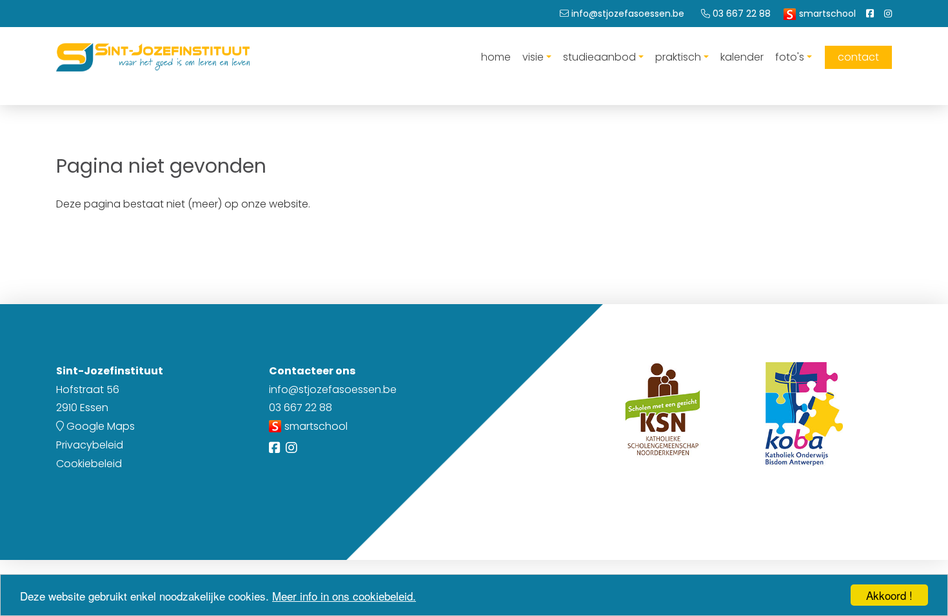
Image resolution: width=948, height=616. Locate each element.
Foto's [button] (789, 57)
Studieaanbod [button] (599, 57)
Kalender (742, 57)
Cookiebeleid (89, 463)
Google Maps (99, 426)
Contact (858, 57)
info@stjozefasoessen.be (333, 389)
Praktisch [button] (678, 57)
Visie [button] (533, 57)
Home (496, 57)
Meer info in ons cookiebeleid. (344, 596)
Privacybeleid (89, 445)
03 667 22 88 (300, 407)
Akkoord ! (889, 595)
